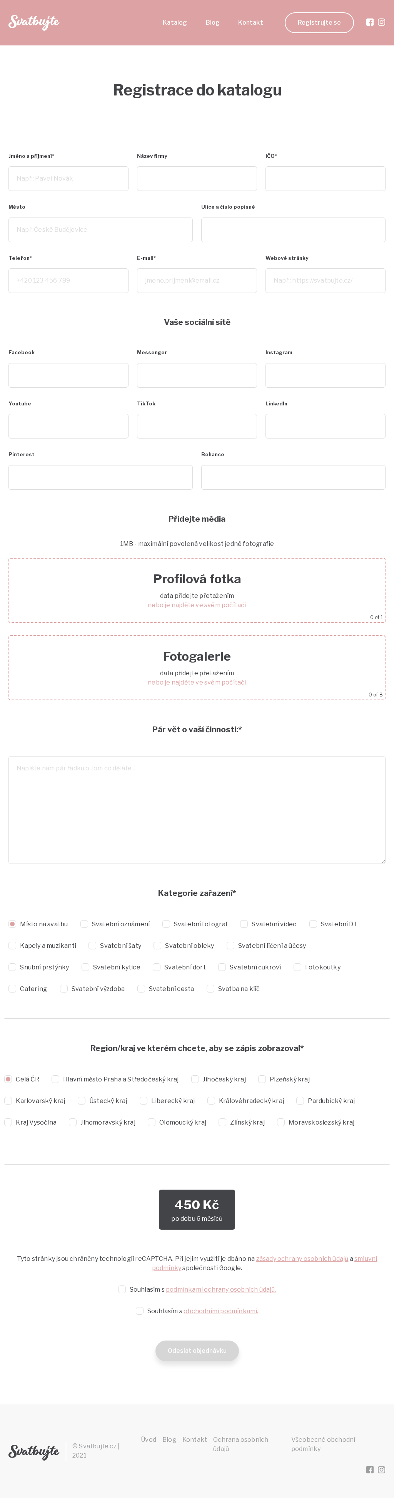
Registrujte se (319, 22)
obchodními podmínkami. (221, 1311)
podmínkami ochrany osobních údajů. (221, 1289)
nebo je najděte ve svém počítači (197, 605)
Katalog (175, 22)
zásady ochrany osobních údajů (302, 1258)
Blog (213, 22)
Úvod (148, 1439)
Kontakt (250, 22)
